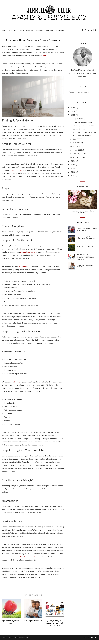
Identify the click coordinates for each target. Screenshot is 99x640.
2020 (73, 165)
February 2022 (78, 154)
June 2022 (77, 139)
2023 (73, 111)
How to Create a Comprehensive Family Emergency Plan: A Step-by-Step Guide (86, 257)
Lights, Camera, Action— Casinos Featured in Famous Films (86, 238)
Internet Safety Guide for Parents (85, 265)
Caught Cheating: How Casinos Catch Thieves (87, 229)
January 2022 (78, 157)
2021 (73, 161)
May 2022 (77, 143)
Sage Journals (16, 170)
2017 (73, 175)
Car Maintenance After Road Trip (86, 247)
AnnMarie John (24, 637)
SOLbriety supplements (27, 557)
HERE (45, 55)
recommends (23, 266)
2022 (73, 115)
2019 (73, 168)
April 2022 (77, 146)
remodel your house (27, 252)
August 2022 (78, 118)
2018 (73, 172)
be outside (18, 382)
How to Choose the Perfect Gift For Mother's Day (82, 211)
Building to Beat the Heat (82, 122)
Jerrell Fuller (10, 637)
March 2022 (77, 150)
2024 (73, 108)
